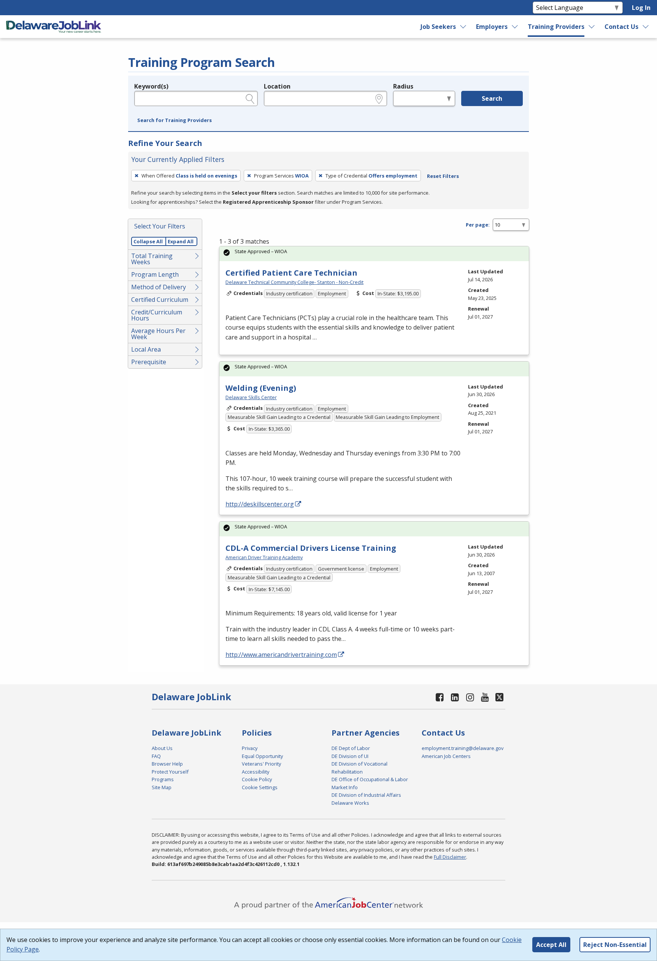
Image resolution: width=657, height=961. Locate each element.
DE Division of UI (350, 756)
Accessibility (255, 771)
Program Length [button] (155, 274)
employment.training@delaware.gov (462, 748)
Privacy (249, 748)
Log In (641, 7)
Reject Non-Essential (615, 944)
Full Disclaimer (450, 856)
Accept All (551, 944)
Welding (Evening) (260, 388)
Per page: (478, 224)
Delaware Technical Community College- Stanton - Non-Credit (294, 282)
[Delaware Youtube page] (485, 697)
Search (492, 98)
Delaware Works (350, 802)
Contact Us (621, 26)
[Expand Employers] (515, 26)
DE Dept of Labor (351, 748)
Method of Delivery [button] (158, 287)
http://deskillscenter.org (259, 504)
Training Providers (556, 26)
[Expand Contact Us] (646, 26)
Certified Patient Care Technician (291, 273)
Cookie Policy (257, 779)
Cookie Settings (260, 787)
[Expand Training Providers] (592, 26)
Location (277, 86)
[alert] (374, 253)
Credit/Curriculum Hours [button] (156, 315)
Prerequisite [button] (148, 362)
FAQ (156, 756)
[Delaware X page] (499, 697)
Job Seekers (438, 26)
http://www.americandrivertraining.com (281, 654)
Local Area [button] (146, 349)
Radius (403, 86)
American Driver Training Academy (264, 557)
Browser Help (167, 763)
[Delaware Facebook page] (439, 697)
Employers (492, 26)
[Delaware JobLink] (53, 26)
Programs (163, 779)
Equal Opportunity (262, 756)
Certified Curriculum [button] (159, 299)
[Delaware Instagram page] (469, 697)
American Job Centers (446, 756)
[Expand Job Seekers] (463, 26)
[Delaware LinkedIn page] (455, 697)
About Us (162, 748)
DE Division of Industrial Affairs (366, 794)
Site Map (161, 787)
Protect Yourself (170, 771)
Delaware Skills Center (251, 397)
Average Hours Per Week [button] (158, 334)
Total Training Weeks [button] (152, 259)
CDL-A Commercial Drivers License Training (310, 548)
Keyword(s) (151, 86)
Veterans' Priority (261, 763)
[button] (174, 120)
